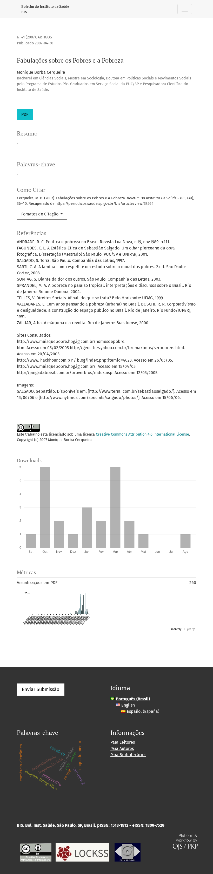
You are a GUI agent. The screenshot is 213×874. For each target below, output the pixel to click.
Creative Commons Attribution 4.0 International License (142, 434)
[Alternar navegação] (184, 9)
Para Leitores (122, 742)
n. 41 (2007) (26, 37)
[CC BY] (35, 852)
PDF (24, 114)
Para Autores (122, 748)
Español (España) (143, 711)
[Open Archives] (128, 852)
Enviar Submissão (40, 689)
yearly (191, 629)
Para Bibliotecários (128, 754)
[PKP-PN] (82, 852)
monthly (176, 629)
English (128, 705)
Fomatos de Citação (40, 214)
